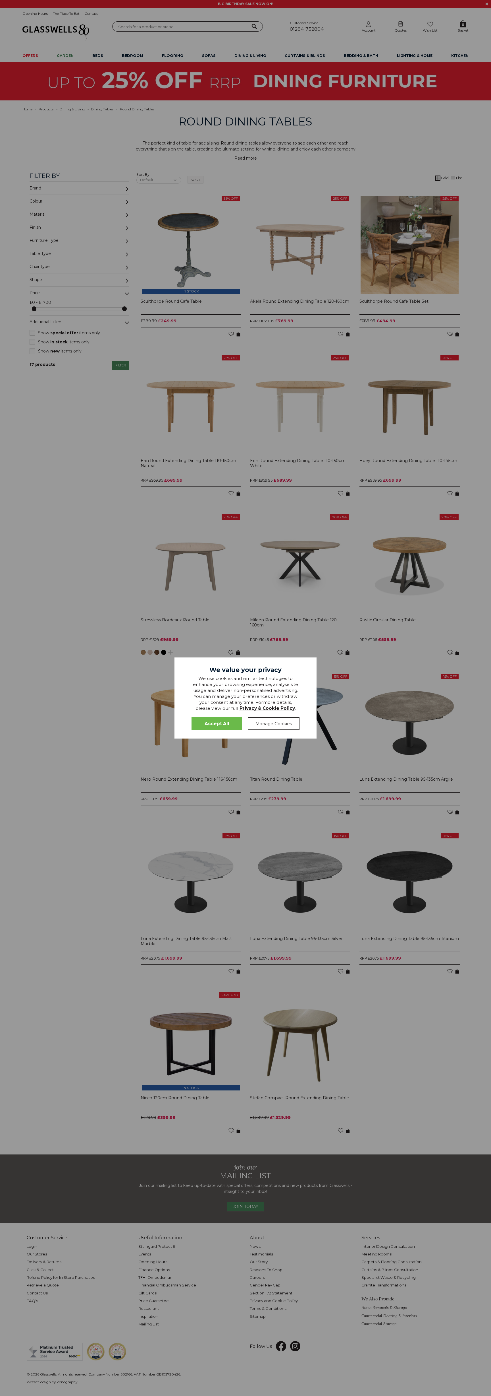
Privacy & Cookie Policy (267, 708)
